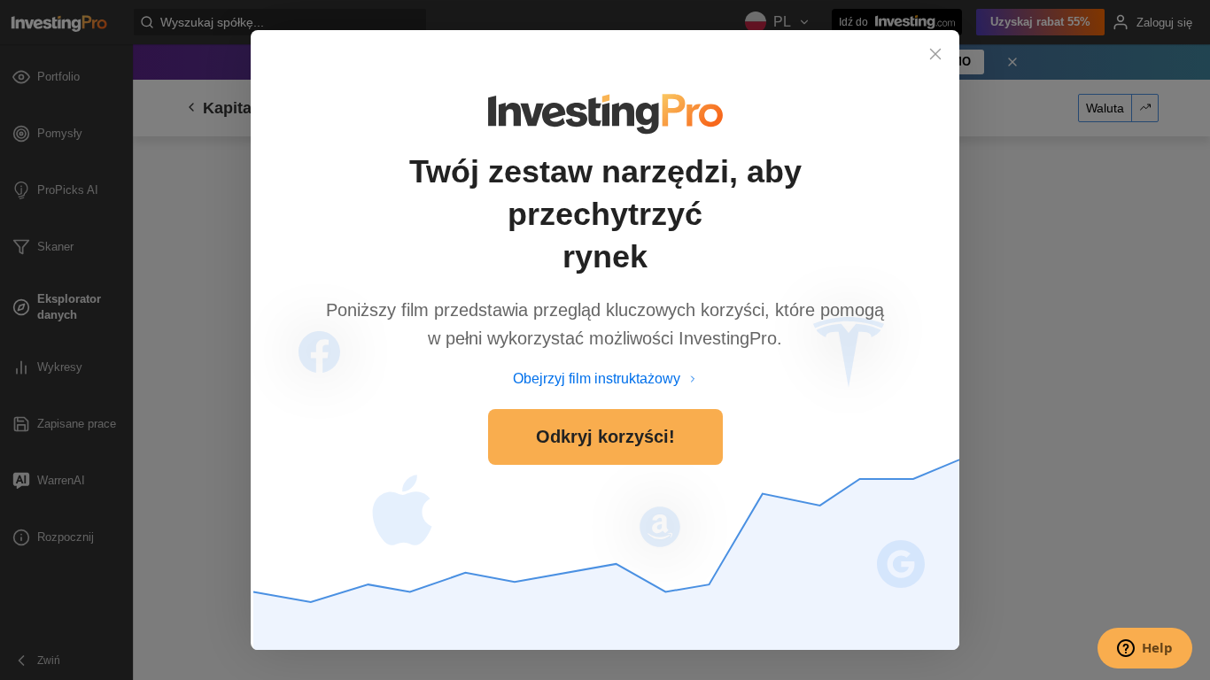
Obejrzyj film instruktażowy (596, 378)
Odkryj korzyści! (605, 436)
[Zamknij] (935, 54)
